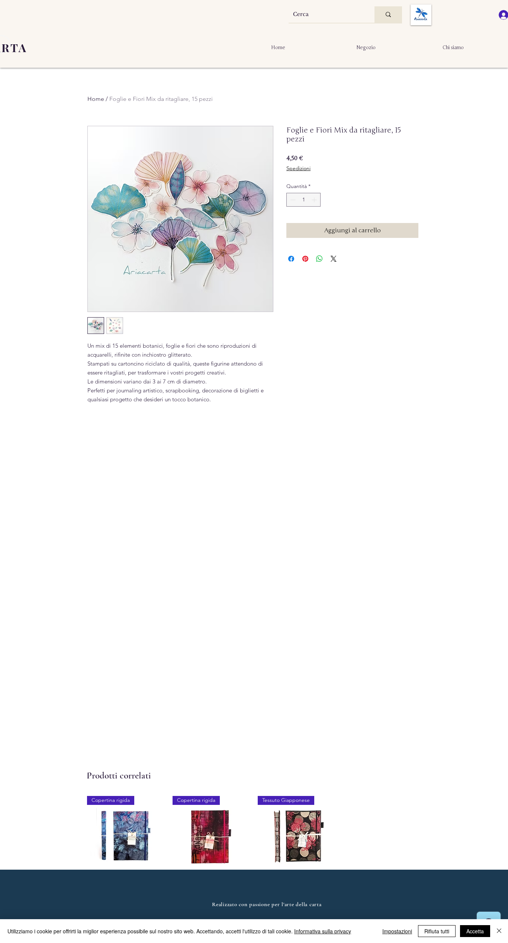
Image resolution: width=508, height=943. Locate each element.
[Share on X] (333, 258)
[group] (254, 863)
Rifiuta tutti (436, 931)
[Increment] (314, 199)
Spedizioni (298, 168)
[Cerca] (388, 14)
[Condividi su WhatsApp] (319, 258)
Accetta (475, 931)
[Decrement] (292, 199)
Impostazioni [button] (397, 931)
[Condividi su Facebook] (291, 258)
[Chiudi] (499, 931)
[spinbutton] (303, 199)
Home (95, 98)
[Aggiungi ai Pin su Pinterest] (305, 258)
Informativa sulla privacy (322, 931)
